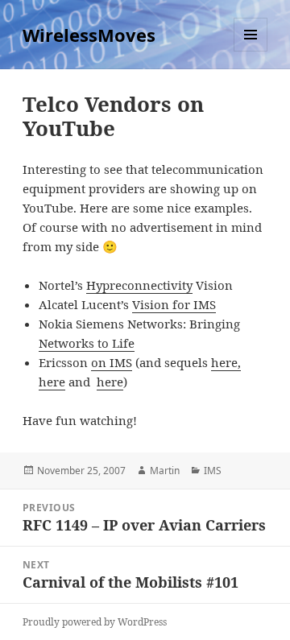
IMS (213, 470)
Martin (165, 470)
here (52, 382)
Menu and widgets (250, 51)
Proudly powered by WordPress (95, 622)
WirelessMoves (89, 35)
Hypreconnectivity (139, 285)
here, (226, 362)
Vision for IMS (174, 304)
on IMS (111, 362)
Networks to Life (87, 343)
